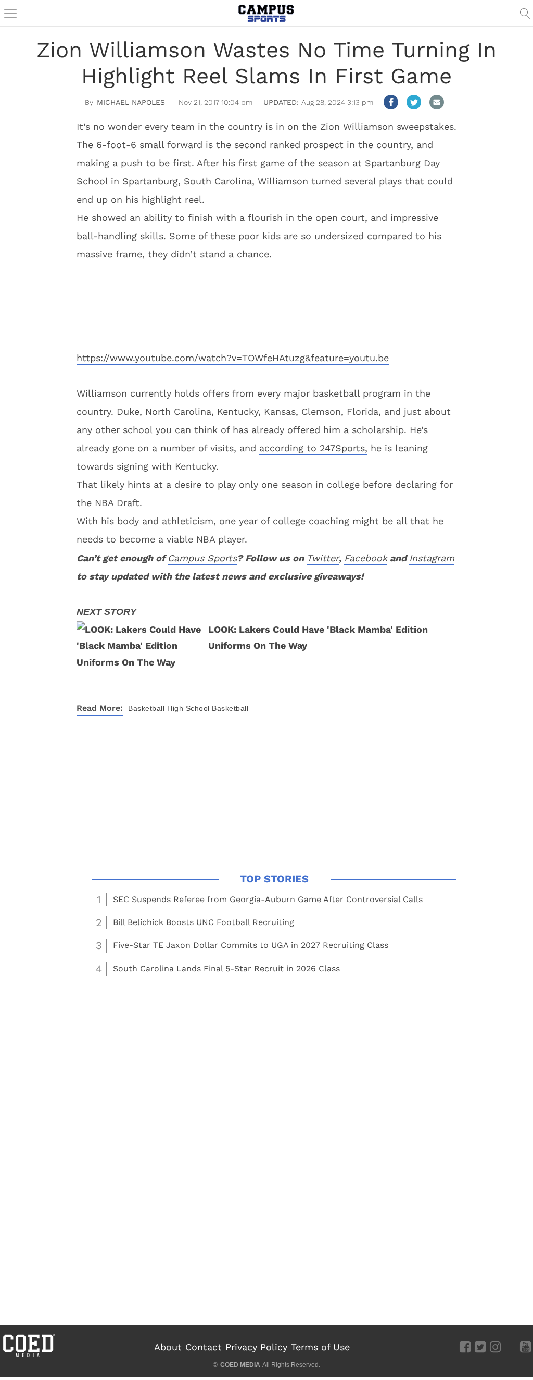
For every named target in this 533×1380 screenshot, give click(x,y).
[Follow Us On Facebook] (465, 1346)
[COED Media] (28, 1356)
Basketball (146, 708)
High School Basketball (207, 708)
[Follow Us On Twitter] (480, 1346)
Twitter (323, 557)
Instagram (431, 557)
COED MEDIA (240, 1365)
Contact (203, 1346)
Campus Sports (202, 557)
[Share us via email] (436, 102)
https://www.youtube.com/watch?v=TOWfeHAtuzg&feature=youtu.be (233, 357)
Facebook (365, 557)
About (168, 1346)
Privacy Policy (256, 1346)
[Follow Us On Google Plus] (510, 1346)
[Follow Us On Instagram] (495, 1346)
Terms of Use (320, 1346)
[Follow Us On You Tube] (525, 1346)
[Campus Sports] (266, 13)
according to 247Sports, (313, 447)
